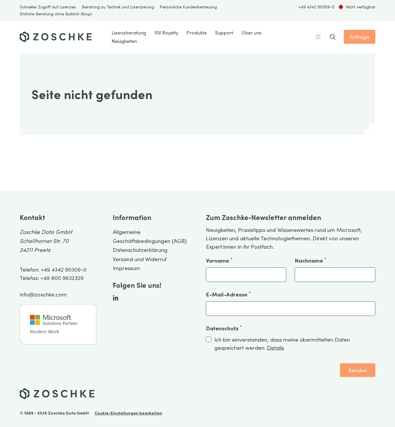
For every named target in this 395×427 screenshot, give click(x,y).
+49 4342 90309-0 (316, 7)
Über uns (251, 32)
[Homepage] (56, 37)
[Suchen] (332, 37)
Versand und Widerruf (140, 259)
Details (275, 347)
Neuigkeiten (124, 41)
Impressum (126, 268)
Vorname (219, 260)
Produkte (197, 32)
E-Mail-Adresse (228, 294)
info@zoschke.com (43, 294)
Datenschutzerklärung (140, 249)
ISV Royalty (166, 32)
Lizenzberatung (129, 32)
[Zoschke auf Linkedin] (115, 297)
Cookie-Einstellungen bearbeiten (128, 413)
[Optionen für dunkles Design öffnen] (318, 36)
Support (224, 32)
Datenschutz (224, 328)
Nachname (310, 260)
